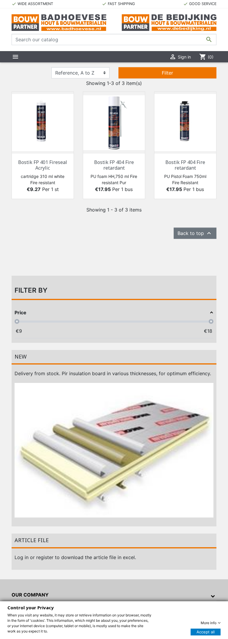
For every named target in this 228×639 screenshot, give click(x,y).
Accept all (206, 631)
